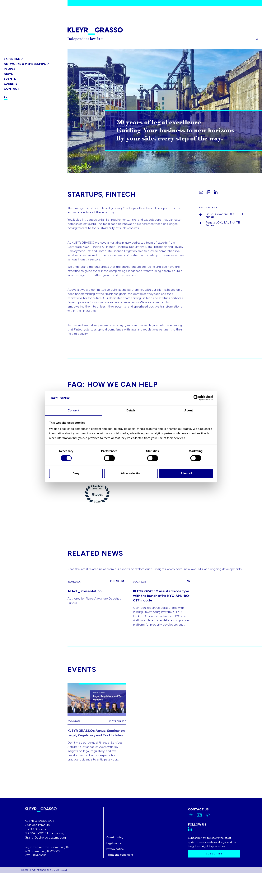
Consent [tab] (73, 410)
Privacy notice (115, 849)
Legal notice (113, 843)
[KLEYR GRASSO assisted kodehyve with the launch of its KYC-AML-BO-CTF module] (163, 602)
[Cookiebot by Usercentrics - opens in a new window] (196, 398)
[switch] (109, 458)
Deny (76, 473)
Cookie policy (114, 837)
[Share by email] (201, 192)
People (9, 69)
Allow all (186, 473)
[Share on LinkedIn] (216, 192)
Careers (10, 84)
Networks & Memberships (25, 64)
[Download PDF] (208, 192)
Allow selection (131, 473)
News (8, 74)
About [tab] (188, 410)
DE (123, 581)
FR (117, 581)
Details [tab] (131, 410)
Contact (11, 89)
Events (10, 79)
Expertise (12, 59)
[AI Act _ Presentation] (97, 602)
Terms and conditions (119, 854)
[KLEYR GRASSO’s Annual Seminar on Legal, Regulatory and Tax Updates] (97, 722)
